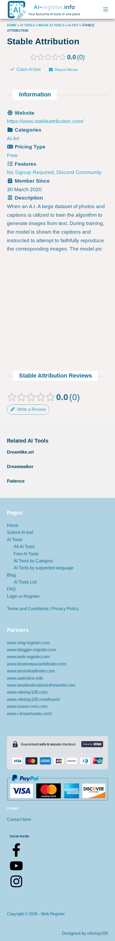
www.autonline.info (25, 678)
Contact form (19, 819)
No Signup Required (30, 172)
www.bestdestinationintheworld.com (41, 685)
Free (12, 155)
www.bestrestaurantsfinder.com (36, 664)
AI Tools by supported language (44, 568)
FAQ (11, 589)
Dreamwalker (20, 466)
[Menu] (105, 9)
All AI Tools (24, 546)
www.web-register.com (28, 656)
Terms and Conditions (27, 608)
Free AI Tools (26, 554)
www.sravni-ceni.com (27, 706)
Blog (11, 575)
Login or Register (23, 596)
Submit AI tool (20, 532)
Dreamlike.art (20, 452)
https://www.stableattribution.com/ (45, 121)
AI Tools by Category (33, 561)
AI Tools (27, 25)
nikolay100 (97, 933)
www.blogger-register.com (31, 649)
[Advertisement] (57, 271)
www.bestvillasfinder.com (31, 671)
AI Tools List (25, 582)
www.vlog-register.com (28, 642)
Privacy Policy (65, 608)
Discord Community (79, 172)
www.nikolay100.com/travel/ (33, 699)
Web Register (53, 913)
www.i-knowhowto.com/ (29, 713)
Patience (16, 481)
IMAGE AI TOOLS (51, 25)
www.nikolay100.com (27, 692)
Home (12, 25)
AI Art (73, 25)
